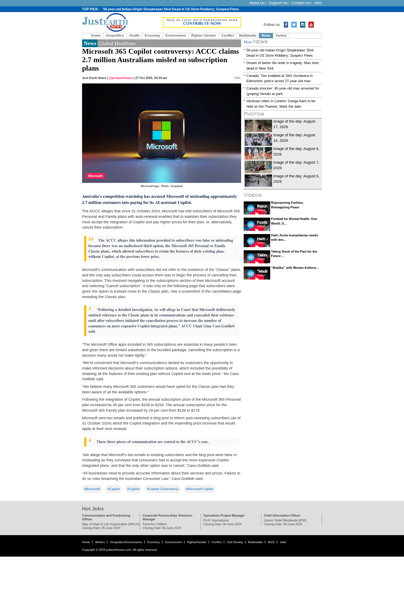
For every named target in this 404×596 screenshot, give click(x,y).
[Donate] (202, 22)
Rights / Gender (203, 35)
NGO (271, 542)
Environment (175, 35)
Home (96, 35)
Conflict (227, 35)
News (266, 35)
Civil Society (235, 542)
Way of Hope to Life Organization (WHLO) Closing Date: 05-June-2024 (111, 526)
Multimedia (247, 35)
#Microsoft (92, 489)
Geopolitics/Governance (126, 542)
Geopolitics (115, 35)
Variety (281, 35)
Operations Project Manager (224, 515)
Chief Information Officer (282, 515)
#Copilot (113, 489)
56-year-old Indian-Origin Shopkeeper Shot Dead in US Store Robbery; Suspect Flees (171, 9)
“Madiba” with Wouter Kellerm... (295, 267)
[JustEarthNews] (105, 22)
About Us (257, 3)
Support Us (278, 3)
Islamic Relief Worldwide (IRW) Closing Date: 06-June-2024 (285, 522)
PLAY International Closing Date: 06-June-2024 (222, 522)
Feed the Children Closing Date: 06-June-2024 (162, 526)
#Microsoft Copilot (199, 489)
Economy (152, 35)
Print (237, 77)
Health (134, 35)
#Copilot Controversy (162, 489)
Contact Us (300, 3)
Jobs (318, 3)
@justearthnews (121, 78)
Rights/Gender (196, 542)
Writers (100, 542)
